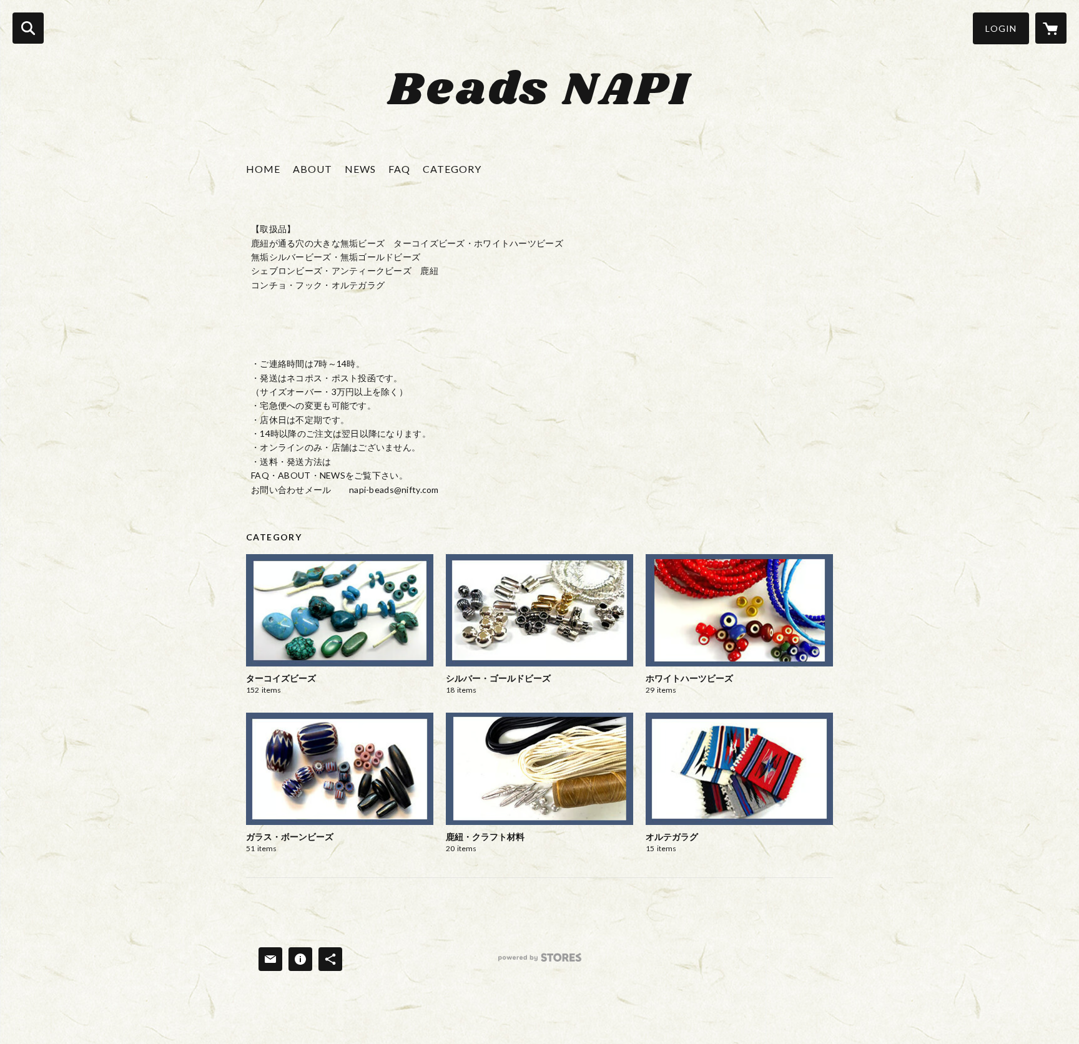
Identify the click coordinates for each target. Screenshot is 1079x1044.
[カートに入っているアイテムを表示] (1051, 28)
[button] (1001, 28)
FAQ (399, 169)
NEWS (360, 169)
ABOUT (312, 169)
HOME (263, 169)
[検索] (28, 28)
